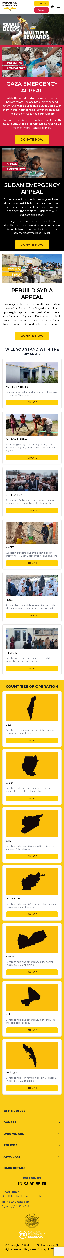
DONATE (41, 3)
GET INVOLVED (15, 1111)
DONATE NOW (32, 139)
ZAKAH (41, 10)
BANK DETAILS (15, 1168)
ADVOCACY (12, 1156)
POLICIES (10, 1145)
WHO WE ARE (14, 1133)
